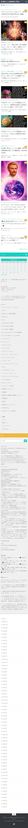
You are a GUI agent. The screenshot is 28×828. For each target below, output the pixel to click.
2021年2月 (4, 728)
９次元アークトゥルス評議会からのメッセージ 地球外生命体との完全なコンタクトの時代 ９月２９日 (14, 105)
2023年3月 (4, 650)
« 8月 (2, 274)
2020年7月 (4, 750)
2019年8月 (4, 785)
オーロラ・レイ (5, 341)
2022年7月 (4, 675)
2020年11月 (5, 737)
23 (17, 270)
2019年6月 (4, 791)
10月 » (5, 274)
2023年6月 (4, 640)
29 (14, 272)
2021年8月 (4, 709)
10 (21, 266)
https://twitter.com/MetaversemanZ (9, 545)
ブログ (3, 367)
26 (2, 272)
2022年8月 (4, 671)
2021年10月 (5, 703)
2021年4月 (4, 722)
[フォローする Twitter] (26, 254)
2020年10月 (5, 741)
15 (14, 268)
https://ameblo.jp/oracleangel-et (8, 549)
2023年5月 (4, 643)
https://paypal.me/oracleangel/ (7, 299)
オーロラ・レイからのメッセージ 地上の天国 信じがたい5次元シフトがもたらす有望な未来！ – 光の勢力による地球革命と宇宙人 (13, 599)
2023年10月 (5, 628)
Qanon (2, 235)
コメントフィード (6, 425)
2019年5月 (4, 794)
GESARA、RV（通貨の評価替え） (8, 71)
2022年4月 (4, 684)
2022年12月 (5, 659)
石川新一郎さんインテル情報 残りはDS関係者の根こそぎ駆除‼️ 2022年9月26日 (14, 150)
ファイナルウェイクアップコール (10, 363)
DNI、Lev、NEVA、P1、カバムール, (10, 307)
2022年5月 (4, 681)
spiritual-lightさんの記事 (7, 323)
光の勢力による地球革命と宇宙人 (10, 1)
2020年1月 (4, 769)
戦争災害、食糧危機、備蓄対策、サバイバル (12, 395)
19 (2, 270)
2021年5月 (4, 719)
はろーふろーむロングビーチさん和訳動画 (12, 332)
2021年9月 (4, 706)
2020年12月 (5, 734)
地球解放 (4, 392)
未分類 (3, 401)
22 (14, 270)
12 (2, 268)
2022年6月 (4, 678)
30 (17, 272)
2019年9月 (4, 781)
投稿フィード (5, 422)
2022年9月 (4, 668)
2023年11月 (5, 624)
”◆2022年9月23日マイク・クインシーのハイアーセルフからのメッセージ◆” (13, 223)
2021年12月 (5, 697)
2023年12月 (5, 621)
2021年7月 (4, 712)
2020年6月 (4, 753)
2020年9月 (4, 744)
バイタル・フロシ (6, 360)
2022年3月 (4, 687)
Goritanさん (4, 316)
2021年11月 (5, 700)
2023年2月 (4, 653)
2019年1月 (4, 807)
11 (25, 266)
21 (10, 270)
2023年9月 (4, 631)
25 (25, 270)
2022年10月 (5, 665)
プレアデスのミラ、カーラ (8, 370)
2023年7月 (4, 637)
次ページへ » (23, 249)
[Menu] (26, 1)
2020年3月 (4, 763)
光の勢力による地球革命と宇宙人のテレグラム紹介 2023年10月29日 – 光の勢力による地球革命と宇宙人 (14, 607)
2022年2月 (4, 690)
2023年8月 (4, 634)
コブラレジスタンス (5, 9)
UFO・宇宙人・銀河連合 (7, 329)
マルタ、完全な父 (6, 379)
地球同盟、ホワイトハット (8, 389)
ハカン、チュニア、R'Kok (8, 357)
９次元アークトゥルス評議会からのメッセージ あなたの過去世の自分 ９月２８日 (14, 134)
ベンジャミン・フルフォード (8, 373)
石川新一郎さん (4, 146)
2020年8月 (4, 747)
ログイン (4, 419)
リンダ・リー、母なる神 (7, 385)
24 (21, 270)
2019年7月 (4, 788)
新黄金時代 (3, 42)
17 (21, 268)
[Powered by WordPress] (9, 820)
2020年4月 (4, 759)
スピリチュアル (5, 348)
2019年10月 (5, 778)
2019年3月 (4, 800)
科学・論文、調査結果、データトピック (10, 557)
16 (17, 268)
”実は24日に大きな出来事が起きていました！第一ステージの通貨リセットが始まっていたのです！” (13, 76)
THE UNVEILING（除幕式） (8, 326)
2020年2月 (4, 766)
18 (25, 268)
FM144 (3, 310)
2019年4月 (4, 797)
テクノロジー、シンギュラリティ (10, 354)
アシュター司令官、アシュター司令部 (11, 335)
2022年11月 (5, 662)
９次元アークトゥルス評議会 (8, 411)
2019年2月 (4, 803)
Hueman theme (21, 820)
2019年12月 (5, 772)
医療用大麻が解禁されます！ (11, 61)
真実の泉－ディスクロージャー (9, 404)
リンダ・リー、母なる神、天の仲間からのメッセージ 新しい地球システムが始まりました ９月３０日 (14, 47)
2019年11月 (5, 775)
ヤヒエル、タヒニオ (6, 382)
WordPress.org (5, 429)
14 (10, 268)
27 (6, 272)
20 (6, 270)
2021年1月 (4, 731)
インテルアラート (6, 338)
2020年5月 (4, 756)
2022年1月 (4, 693)
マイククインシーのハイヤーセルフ (8, 219)
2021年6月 (4, 715)
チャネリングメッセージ (6, 100)
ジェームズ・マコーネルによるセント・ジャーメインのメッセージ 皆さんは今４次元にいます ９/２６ (13, 207)
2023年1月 (4, 656)
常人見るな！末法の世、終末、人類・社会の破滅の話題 (14, 570)
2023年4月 (4, 646)
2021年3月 (4, 725)
